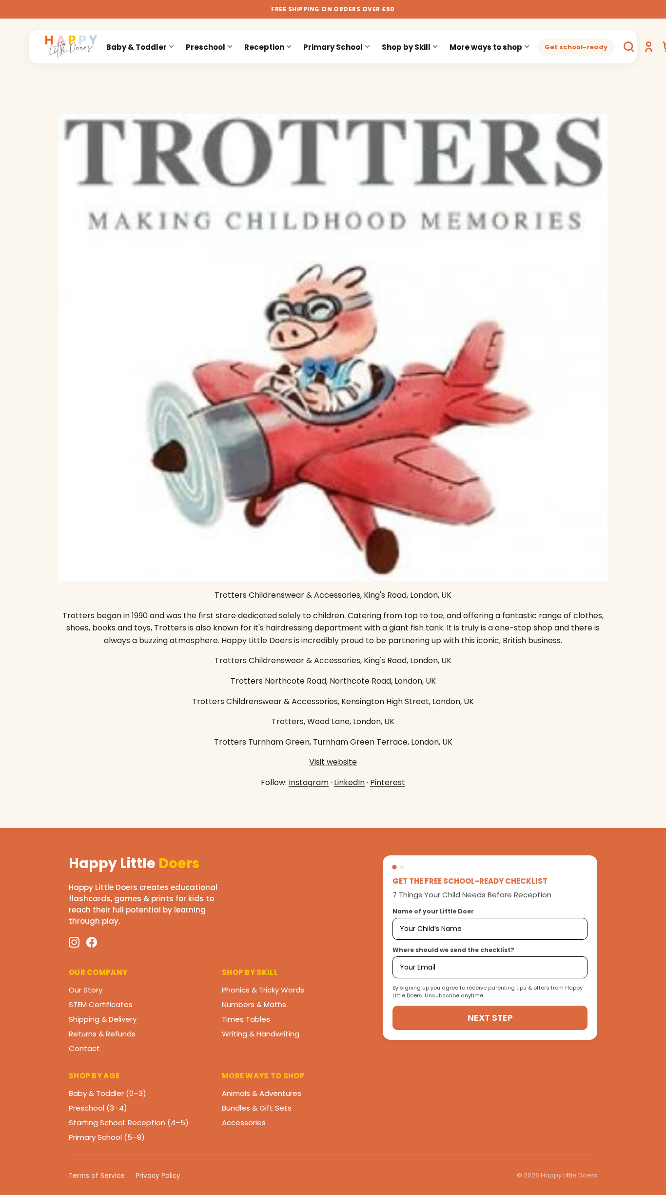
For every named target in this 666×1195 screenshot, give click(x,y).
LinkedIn (349, 782)
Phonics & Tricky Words (263, 990)
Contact (84, 1048)
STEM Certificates (101, 1004)
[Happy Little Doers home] (71, 47)
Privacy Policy (158, 1175)
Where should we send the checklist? (453, 950)
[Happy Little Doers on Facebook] (91, 942)
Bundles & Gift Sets (257, 1108)
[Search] (629, 46)
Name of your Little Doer (433, 911)
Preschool (205, 47)
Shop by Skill (406, 47)
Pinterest (387, 782)
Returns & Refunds (102, 1034)
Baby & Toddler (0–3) (107, 1093)
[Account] (648, 46)
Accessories (244, 1122)
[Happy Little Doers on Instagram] (74, 942)
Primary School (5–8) (107, 1137)
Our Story (85, 990)
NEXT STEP (490, 1018)
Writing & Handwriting (260, 1034)
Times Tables (246, 1019)
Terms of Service (97, 1175)
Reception (264, 47)
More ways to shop (486, 47)
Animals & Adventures (261, 1093)
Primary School (333, 47)
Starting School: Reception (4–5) (129, 1122)
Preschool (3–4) (98, 1108)
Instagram (309, 782)
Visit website (333, 762)
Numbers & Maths (254, 1004)
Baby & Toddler (136, 47)
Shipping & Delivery (103, 1019)
